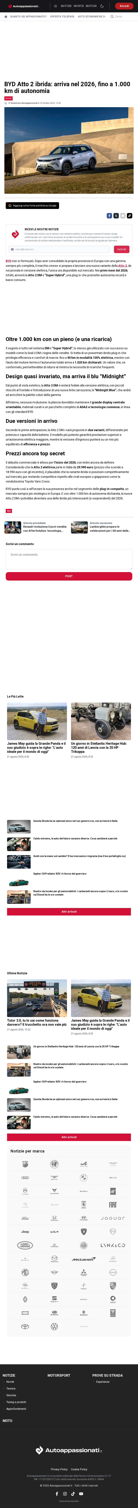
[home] (5, 16)
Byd (9, 511)
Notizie (66, 6)
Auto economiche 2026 (93, 16)
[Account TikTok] (73, 1494)
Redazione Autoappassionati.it (25, 103)
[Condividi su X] (116, 215)
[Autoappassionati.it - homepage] (23, 6)
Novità (79, 6)
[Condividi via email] (123, 215)
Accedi (124, 6)
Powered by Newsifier (69, 1501)
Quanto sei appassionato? (28, 16)
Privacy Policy (59, 1469)
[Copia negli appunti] (129, 215)
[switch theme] (102, 6)
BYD (8, 261)
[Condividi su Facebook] (109, 215)
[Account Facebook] (57, 1494)
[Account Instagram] (65, 1494)
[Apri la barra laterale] (56, 6)
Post (69, 576)
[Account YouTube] (81, 1494)
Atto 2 (122, 265)
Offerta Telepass (62, 16)
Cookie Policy (79, 1469)
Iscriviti (121, 249)
